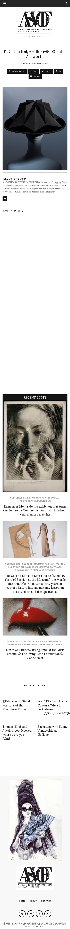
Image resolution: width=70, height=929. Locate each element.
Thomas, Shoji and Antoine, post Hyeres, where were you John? (17, 732)
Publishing (44, 501)
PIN (60, 71)
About (33, 901)
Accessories (13, 564)
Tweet (51, 570)
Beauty (11, 641)
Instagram (53, 498)
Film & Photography (33, 498)
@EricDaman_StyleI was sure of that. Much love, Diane (16, 704)
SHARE (34, 71)
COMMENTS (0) (18, 71)
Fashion (49, 564)
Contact (46, 901)
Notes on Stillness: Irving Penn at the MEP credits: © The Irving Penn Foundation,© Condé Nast (35, 653)
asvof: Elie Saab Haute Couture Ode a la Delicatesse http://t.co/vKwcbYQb (54, 706)
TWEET (48, 71)
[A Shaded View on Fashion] (35, 21)
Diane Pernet (42, 63)
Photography (28, 501)
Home (22, 901)
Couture (27, 564)
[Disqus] (35, 263)
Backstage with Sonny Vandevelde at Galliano (52, 730)
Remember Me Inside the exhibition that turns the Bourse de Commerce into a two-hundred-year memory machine (35, 510)
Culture (15, 498)
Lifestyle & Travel (50, 567)
